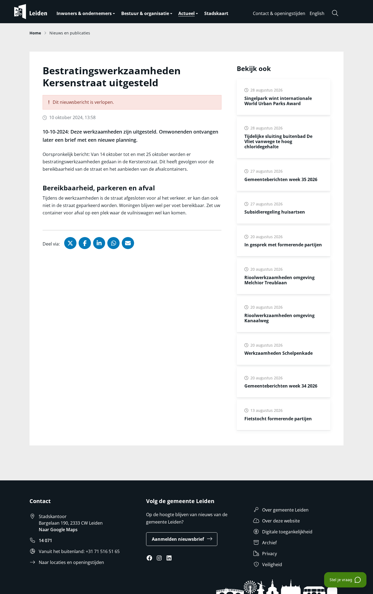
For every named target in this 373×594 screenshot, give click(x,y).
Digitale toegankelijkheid (287, 532)
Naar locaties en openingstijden (71, 562)
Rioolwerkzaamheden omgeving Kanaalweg (279, 318)
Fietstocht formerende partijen (278, 419)
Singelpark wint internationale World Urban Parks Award (278, 101)
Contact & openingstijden (279, 13)
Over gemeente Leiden (285, 510)
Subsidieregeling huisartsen (274, 212)
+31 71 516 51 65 (103, 551)
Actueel (186, 13)
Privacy (269, 554)
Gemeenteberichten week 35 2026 (280, 179)
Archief (269, 543)
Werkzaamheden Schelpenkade (278, 353)
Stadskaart (216, 13)
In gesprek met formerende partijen (283, 245)
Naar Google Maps (58, 530)
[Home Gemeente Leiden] (41, 11)
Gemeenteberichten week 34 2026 (280, 386)
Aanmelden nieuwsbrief (178, 539)
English (317, 13)
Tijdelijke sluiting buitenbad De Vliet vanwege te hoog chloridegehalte (278, 141)
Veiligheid (272, 565)
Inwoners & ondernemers (84, 13)
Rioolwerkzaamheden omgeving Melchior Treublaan (279, 280)
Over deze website (281, 521)
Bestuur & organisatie (145, 13)
